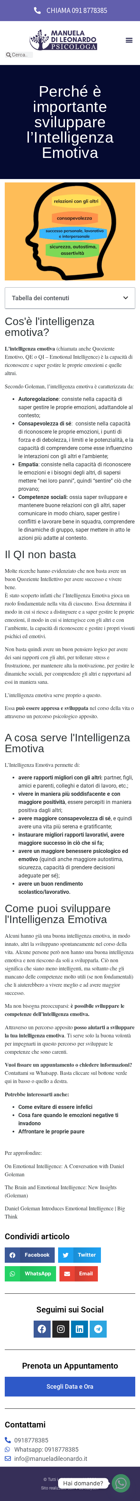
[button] (129, 40)
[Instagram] (60, 1329)
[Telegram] (98, 1329)
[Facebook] (42, 1329)
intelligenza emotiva (32, 348)
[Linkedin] (79, 1329)
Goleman (34, 386)
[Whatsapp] (121, 1483)
